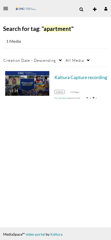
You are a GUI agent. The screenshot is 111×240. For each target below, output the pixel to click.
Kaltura (56, 234)
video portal (35, 234)
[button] (7, 8)
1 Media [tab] (13, 41)
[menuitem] (81, 9)
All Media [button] (75, 60)
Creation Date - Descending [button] (29, 60)
